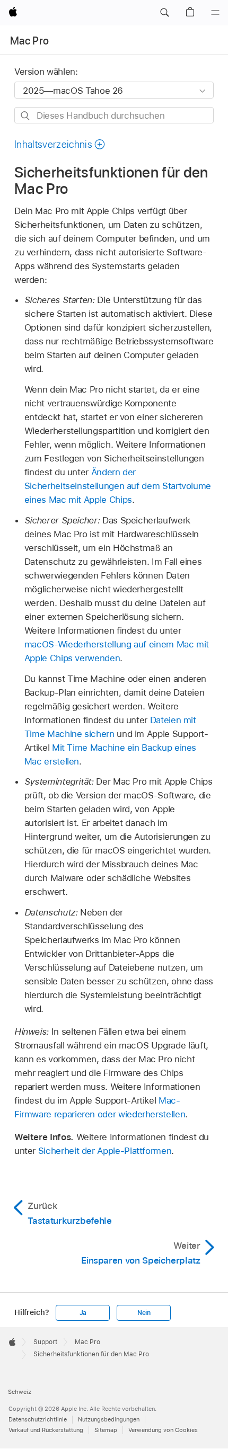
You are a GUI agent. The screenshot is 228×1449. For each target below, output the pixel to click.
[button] (164, 12)
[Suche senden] (25, 115)
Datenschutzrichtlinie (37, 1419)
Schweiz (19, 1391)
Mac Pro (29, 40)
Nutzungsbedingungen (108, 1419)
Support (45, 1342)
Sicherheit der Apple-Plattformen (105, 1150)
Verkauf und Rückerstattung (45, 1430)
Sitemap (105, 1430)
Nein (144, 1313)
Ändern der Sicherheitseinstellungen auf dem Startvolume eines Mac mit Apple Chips (117, 486)
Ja (83, 1313)
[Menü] (215, 12)
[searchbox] (114, 115)
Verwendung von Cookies (163, 1430)
